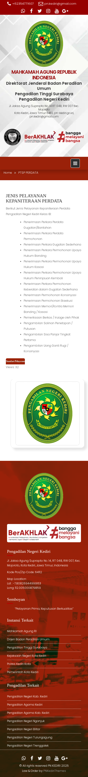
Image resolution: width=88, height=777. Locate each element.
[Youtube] (57, 11)
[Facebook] (31, 11)
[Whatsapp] (23, 11)
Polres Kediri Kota (19, 664)
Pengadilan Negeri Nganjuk (26, 721)
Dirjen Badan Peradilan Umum (28, 639)
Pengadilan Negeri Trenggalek (28, 746)
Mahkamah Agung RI (22, 631)
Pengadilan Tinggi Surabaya (27, 647)
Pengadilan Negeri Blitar (23, 729)
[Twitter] (40, 11)
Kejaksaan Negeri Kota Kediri (26, 656)
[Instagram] (48, 11)
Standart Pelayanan (15, 361)
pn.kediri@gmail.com (60, 3)
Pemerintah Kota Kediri (22, 672)
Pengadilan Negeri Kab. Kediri (27, 696)
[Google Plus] (65, 11)
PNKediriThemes (54, 771)
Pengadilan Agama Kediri (24, 705)
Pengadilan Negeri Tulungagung (29, 737)
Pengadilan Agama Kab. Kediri (28, 713)
